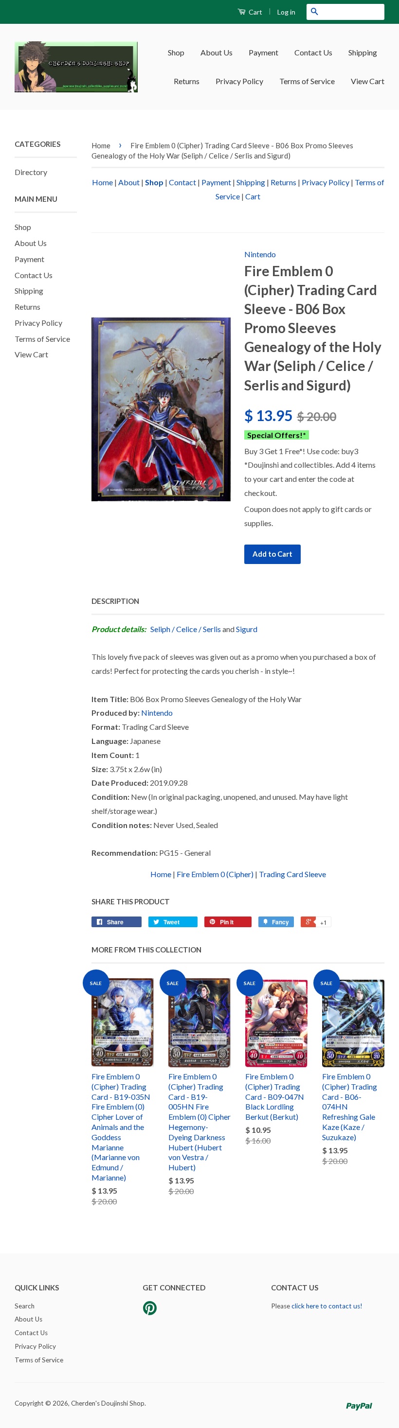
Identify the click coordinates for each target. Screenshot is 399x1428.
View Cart (367, 81)
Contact (182, 182)
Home (100, 145)
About (129, 182)
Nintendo (260, 254)
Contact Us (313, 52)
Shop (176, 52)
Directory (31, 171)
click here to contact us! (327, 1306)
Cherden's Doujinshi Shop (108, 1403)
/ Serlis (210, 629)
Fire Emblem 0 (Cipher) (215, 874)
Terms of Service (307, 81)
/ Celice (184, 629)
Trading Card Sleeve (292, 874)
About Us (216, 52)
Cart (254, 12)
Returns (187, 81)
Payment (263, 52)
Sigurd (246, 629)
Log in (286, 12)
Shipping (362, 52)
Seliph (160, 629)
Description (115, 601)
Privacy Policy (239, 81)
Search (25, 1306)
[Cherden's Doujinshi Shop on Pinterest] (150, 1311)
